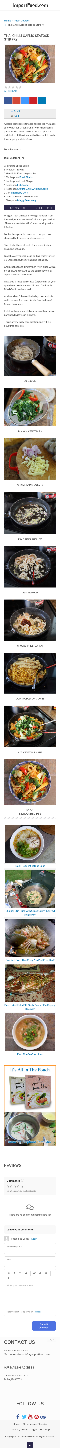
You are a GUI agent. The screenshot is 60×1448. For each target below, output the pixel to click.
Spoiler (9, 1278)
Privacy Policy (20, 1429)
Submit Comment (44, 1326)
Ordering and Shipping (35, 1423)
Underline (20, 1273)
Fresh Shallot (26, 177)
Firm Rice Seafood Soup (30, 1054)
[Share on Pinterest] (33, 101)
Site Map (45, 1429)
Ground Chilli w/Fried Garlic (32, 188)
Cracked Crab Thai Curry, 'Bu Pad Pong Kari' (30, 959)
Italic (14, 1273)
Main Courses (22, 20)
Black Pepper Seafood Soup (30, 865)
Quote (26, 1273)
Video (46, 1273)
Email (16, 111)
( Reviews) (10, 90)
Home (7, 20)
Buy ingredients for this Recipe (30, 207)
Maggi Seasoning (26, 200)
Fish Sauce (22, 184)
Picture (40, 1273)
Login (34, 1238)
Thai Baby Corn (19, 192)
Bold (9, 1273)
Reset (37, 1312)
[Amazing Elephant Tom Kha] (30, 1105)
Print (16, 115)
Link (34, 1273)
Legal (34, 1429)
